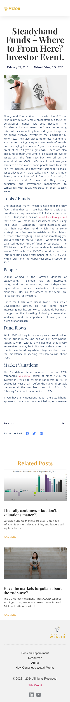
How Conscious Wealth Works (35, 667)
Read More (10, 536)
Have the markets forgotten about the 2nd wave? (33, 590)
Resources (35, 658)
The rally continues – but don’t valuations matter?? (30, 512)
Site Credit (35, 685)
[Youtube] (38, 695)
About (35, 662)
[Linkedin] (31, 695)
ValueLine (24, 375)
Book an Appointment (35, 653)
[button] (64, 8)
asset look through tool (52, 217)
